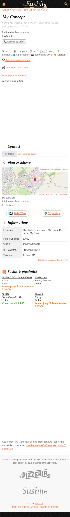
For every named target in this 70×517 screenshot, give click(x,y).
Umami (39, 294)
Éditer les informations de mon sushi (53, 260)
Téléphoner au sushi (27, 154)
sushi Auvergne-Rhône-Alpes (41, 445)
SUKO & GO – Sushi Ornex (17, 277)
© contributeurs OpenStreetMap (53, 170)
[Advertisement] (35, 402)
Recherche (66, 4)
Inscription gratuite (49, 507)
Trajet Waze (20, 213)
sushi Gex (7, 449)
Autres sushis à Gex (13, 81)
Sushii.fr (39, 503)
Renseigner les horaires (14, 75)
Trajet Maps (54, 213)
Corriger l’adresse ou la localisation (52, 194)
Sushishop (41, 277)
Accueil (4, 4)
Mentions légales (20, 507)
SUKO (5, 294)
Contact (34, 507)
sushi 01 (62, 445)
